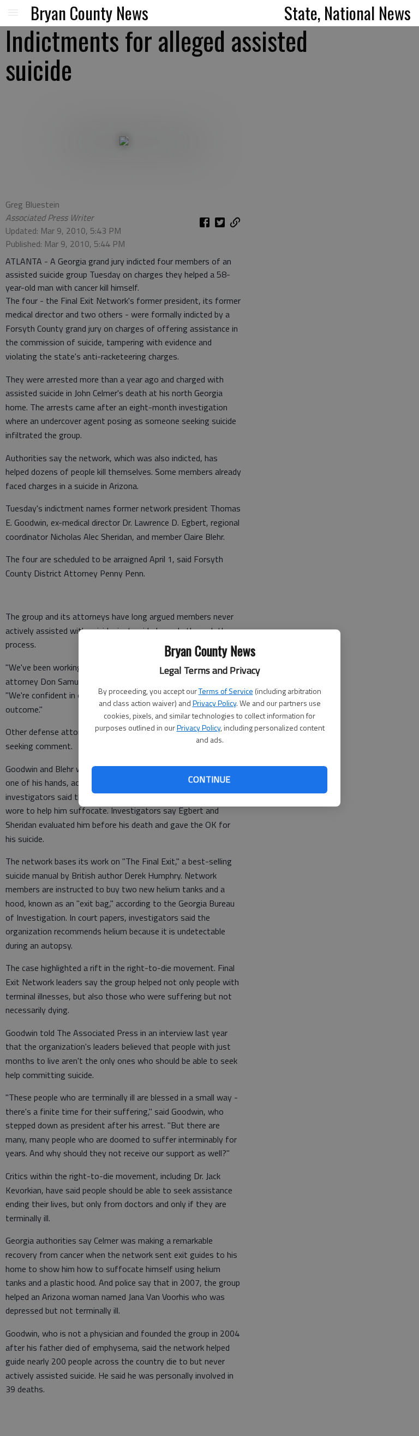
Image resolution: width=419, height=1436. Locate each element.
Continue (209, 779)
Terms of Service (226, 691)
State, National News (347, 12)
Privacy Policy (214, 703)
